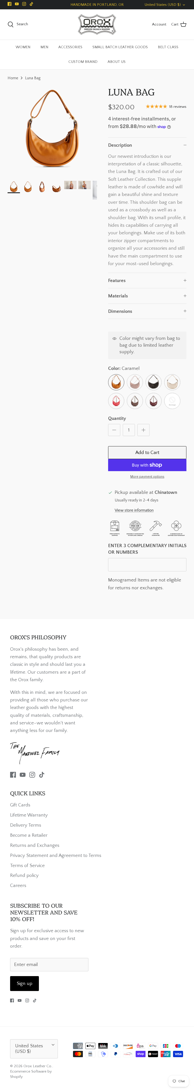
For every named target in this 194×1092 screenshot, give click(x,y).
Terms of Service (27, 865)
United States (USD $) (162, 5)
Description (120, 145)
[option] (52, 130)
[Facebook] (9, 4)
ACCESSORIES (70, 47)
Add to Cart (147, 452)
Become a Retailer (28, 835)
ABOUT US (117, 62)
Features (117, 280)
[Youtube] (17, 4)
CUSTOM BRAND (83, 62)
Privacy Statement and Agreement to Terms (55, 855)
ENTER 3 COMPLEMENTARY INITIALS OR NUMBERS (147, 549)
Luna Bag (33, 78)
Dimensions (120, 311)
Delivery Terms (25, 825)
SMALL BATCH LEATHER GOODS (120, 47)
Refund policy (24, 875)
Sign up (24, 983)
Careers (18, 885)
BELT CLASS (168, 47)
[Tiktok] (31, 4)
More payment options (147, 477)
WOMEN (23, 47)
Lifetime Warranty (29, 815)
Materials (118, 296)
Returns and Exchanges (34, 845)
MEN (44, 47)
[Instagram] (24, 4)
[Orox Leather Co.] (97, 24)
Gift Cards (20, 805)
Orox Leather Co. (37, 1066)
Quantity (117, 418)
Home (13, 78)
